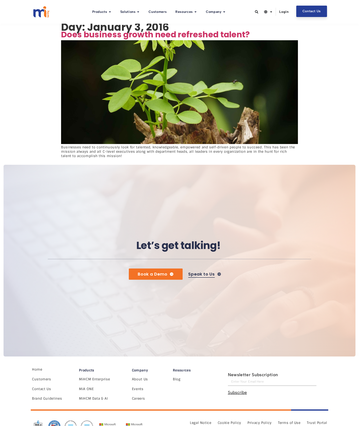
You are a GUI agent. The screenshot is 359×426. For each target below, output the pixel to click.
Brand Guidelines (47, 398)
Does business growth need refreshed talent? (155, 34)
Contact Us (41, 389)
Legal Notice (200, 423)
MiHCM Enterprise (94, 379)
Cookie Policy (229, 423)
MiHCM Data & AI (93, 398)
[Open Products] (110, 11)
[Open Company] (224, 11)
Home (37, 369)
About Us (140, 379)
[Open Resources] (195, 11)
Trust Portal (317, 423)
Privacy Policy (259, 423)
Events (138, 389)
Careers (138, 398)
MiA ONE (86, 389)
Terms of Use (289, 423)
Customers (41, 379)
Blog (177, 379)
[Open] (271, 11)
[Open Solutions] (138, 11)
